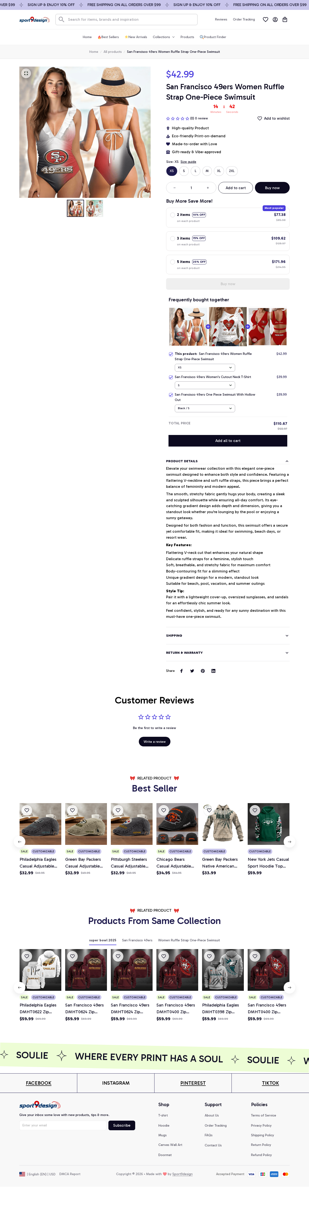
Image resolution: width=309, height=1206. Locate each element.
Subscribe (121, 1125)
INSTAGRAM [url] (116, 1083)
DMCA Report (69, 1174)
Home (93, 52)
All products (113, 52)
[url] (38, 1083)
